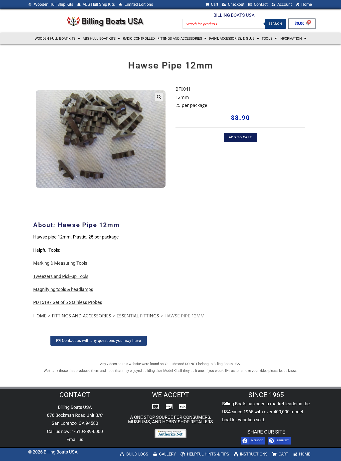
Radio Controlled (139, 38)
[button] (57, 38)
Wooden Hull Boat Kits (55, 38)
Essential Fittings (138, 316)
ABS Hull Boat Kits (99, 38)
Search (275, 23)
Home (39, 316)
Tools (267, 38)
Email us (74, 439)
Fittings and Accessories (180, 38)
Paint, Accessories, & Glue (231, 38)
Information (291, 38)
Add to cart (240, 137)
